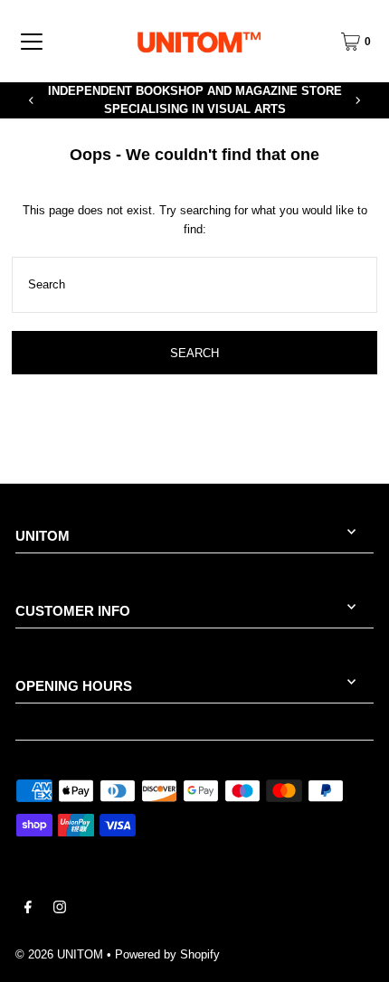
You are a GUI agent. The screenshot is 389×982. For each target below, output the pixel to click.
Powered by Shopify (167, 954)
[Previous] (32, 100)
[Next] (357, 100)
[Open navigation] (31, 41)
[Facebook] (28, 910)
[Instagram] (59, 910)
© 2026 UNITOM (59, 954)
